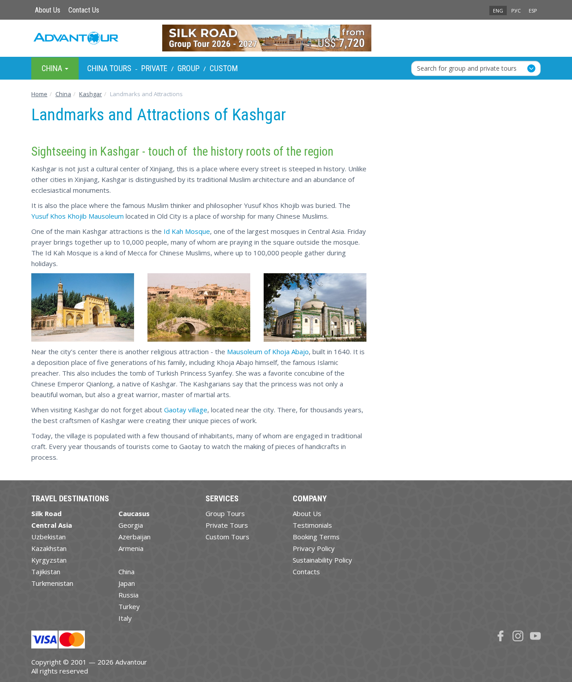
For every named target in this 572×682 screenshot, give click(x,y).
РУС (516, 10)
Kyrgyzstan (49, 559)
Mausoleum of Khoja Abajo (268, 351)
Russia (128, 594)
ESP (533, 10)
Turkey (129, 606)
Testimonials (312, 525)
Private (154, 68)
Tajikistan (45, 571)
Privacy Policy (314, 548)
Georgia (130, 525)
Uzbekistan (48, 536)
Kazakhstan (49, 548)
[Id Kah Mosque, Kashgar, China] (82, 307)
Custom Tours (227, 536)
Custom (224, 68)
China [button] (53, 67)
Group (188, 68)
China (126, 571)
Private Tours (227, 525)
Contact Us (83, 10)
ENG (498, 10)
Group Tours (225, 513)
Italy (125, 618)
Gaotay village (185, 409)
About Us (47, 10)
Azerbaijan (134, 536)
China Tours (109, 68)
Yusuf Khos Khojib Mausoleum (77, 216)
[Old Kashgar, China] (198, 307)
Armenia (130, 548)
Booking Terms (316, 536)
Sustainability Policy (322, 559)
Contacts (306, 571)
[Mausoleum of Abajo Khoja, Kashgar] (315, 307)
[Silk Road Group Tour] (286, 38)
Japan (126, 583)
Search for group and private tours (467, 68)
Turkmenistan (52, 583)
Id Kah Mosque (187, 231)
